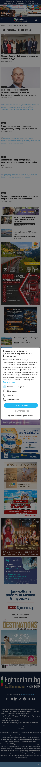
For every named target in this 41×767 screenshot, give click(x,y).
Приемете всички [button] (21, 405)
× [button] (36, 350)
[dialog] (20, 383)
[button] (20, 416)
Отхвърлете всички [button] (20, 411)
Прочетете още (9, 382)
